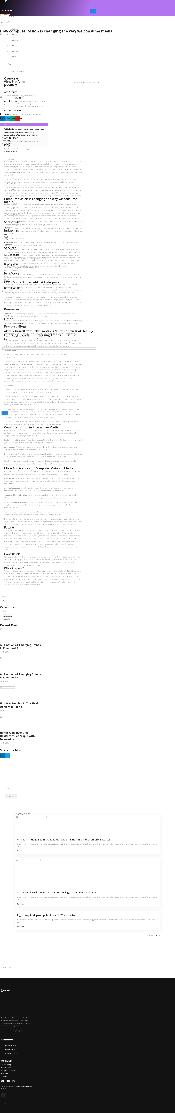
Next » (158, 935)
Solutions (9, 154)
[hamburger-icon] (93, 11)
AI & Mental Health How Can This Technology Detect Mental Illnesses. (57, 892)
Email (7, 789)
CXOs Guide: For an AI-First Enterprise (31, 282)
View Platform (14, 81)
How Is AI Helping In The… (80, 333)
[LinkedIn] (13, 1031)
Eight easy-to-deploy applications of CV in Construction (50, 915)
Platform (8, 10)
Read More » (21, 851)
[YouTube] (21, 1031)
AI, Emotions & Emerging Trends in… (16, 335)
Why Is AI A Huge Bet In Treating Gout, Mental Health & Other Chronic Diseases (63, 839)
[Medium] (19, 1031)
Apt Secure (10, 92)
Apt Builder (11, 138)
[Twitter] (16, 1031)
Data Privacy (11, 273)
